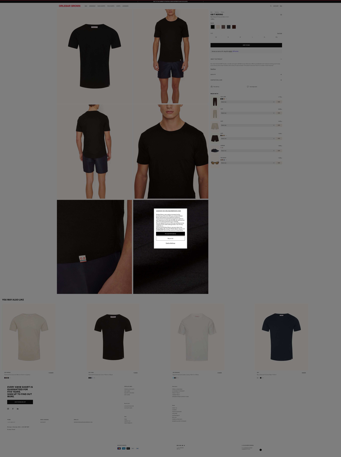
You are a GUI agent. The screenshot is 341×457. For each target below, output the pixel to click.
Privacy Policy (159, 228)
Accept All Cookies (170, 233)
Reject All (170, 238)
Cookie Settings (170, 243)
